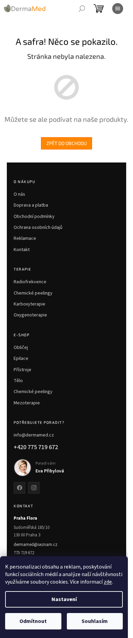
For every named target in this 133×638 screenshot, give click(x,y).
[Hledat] (82, 8)
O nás (19, 194)
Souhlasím (95, 621)
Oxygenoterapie (30, 315)
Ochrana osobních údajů (38, 227)
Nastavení (64, 599)
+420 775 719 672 (36, 447)
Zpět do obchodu (66, 143)
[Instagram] (34, 488)
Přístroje (22, 369)
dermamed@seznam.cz (35, 545)
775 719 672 (24, 553)
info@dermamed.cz (34, 435)
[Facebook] (19, 488)
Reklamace (25, 238)
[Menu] (117, 8)
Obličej (21, 347)
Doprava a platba (31, 205)
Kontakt (22, 249)
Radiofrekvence (30, 281)
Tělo (18, 380)
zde (108, 582)
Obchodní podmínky (34, 216)
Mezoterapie (27, 403)
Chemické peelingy (33, 293)
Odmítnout (33, 621)
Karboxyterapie (29, 304)
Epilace (21, 358)
